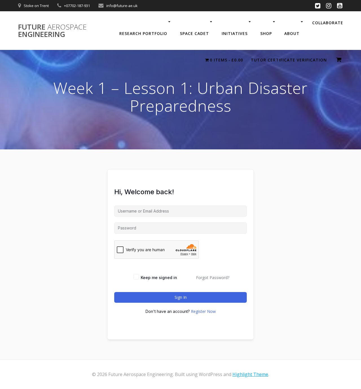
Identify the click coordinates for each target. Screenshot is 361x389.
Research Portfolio (143, 33)
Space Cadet (194, 33)
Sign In (181, 297)
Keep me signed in (159, 277)
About (292, 33)
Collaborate (327, 22)
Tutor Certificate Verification (289, 60)
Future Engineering (52, 30)
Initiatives (235, 33)
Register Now (203, 311)
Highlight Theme (250, 374)
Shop (266, 33)
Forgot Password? (212, 277)
